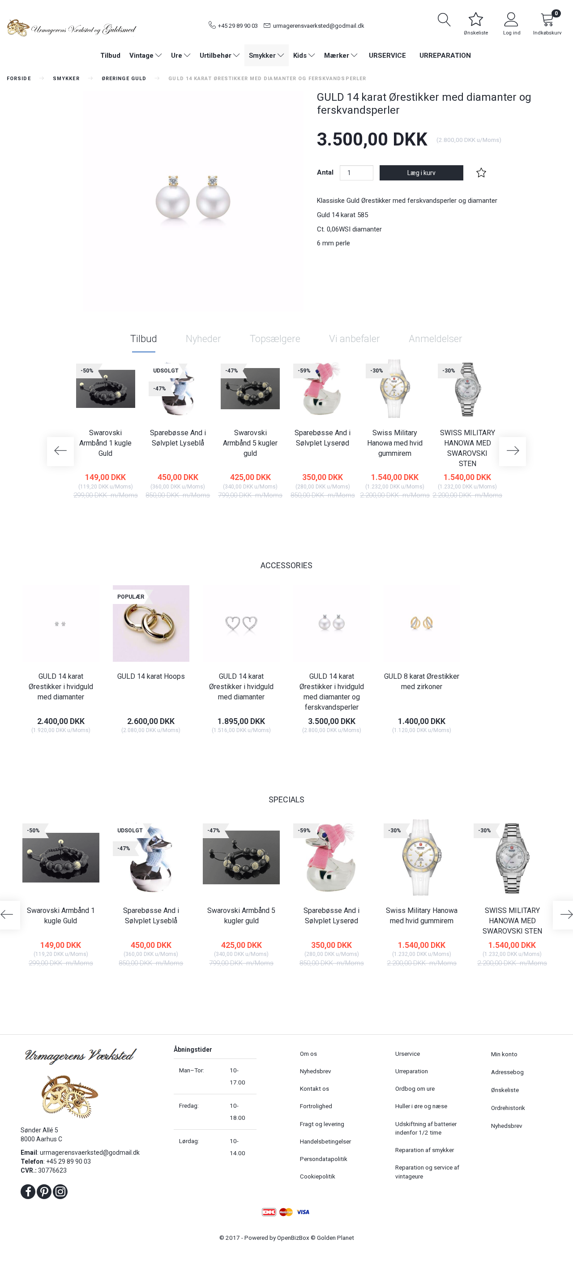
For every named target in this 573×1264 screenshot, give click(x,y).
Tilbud (143, 338)
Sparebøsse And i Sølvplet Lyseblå (178, 437)
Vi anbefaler (354, 338)
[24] (87, 516)
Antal (326, 172)
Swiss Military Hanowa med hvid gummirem (395, 443)
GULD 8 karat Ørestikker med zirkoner (421, 681)
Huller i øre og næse (421, 1106)
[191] (377, 516)
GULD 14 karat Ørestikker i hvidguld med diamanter (61, 686)
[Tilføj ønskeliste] (481, 173)
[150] (232, 516)
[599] (313, 750)
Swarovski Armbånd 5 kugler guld (250, 443)
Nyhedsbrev (315, 1071)
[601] (133, 750)
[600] (223, 750)
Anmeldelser (435, 338)
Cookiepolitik (317, 1176)
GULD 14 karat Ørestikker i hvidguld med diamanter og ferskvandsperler (331, 691)
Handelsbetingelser (325, 1141)
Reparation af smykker (424, 1149)
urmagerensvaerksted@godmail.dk (318, 25)
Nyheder (203, 338)
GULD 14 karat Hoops (151, 676)
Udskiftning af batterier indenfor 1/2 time (426, 1128)
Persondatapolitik (323, 1158)
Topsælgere (275, 338)
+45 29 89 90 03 (238, 25)
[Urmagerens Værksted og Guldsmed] (72, 26)
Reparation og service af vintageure (427, 1171)
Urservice (387, 55)
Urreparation (445, 55)
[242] (449, 516)
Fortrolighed (316, 1106)
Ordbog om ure (415, 1088)
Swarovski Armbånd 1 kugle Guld (105, 443)
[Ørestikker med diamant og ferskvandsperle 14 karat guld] (193, 201)
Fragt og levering (322, 1123)
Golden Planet (335, 1237)
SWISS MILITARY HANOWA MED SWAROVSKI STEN (467, 448)
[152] (304, 516)
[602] (43, 750)
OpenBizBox (293, 1237)
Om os (308, 1053)
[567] (403, 750)
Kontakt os (314, 1088)
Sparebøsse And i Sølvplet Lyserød (323, 437)
